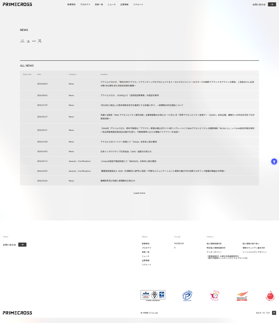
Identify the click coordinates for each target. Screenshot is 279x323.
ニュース (145, 256)
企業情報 (145, 260)
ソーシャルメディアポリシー (255, 252)
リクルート (146, 265)
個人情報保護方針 (214, 243)
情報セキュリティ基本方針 (254, 248)
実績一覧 (145, 252)
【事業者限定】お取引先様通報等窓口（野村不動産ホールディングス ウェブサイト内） (228, 257)
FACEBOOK (179, 243)
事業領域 (145, 243)
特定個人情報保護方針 (216, 248)
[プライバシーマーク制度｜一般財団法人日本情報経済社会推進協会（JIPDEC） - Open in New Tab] (187, 296)
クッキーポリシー (214, 252)
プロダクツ (146, 248)
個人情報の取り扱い (251, 243)
